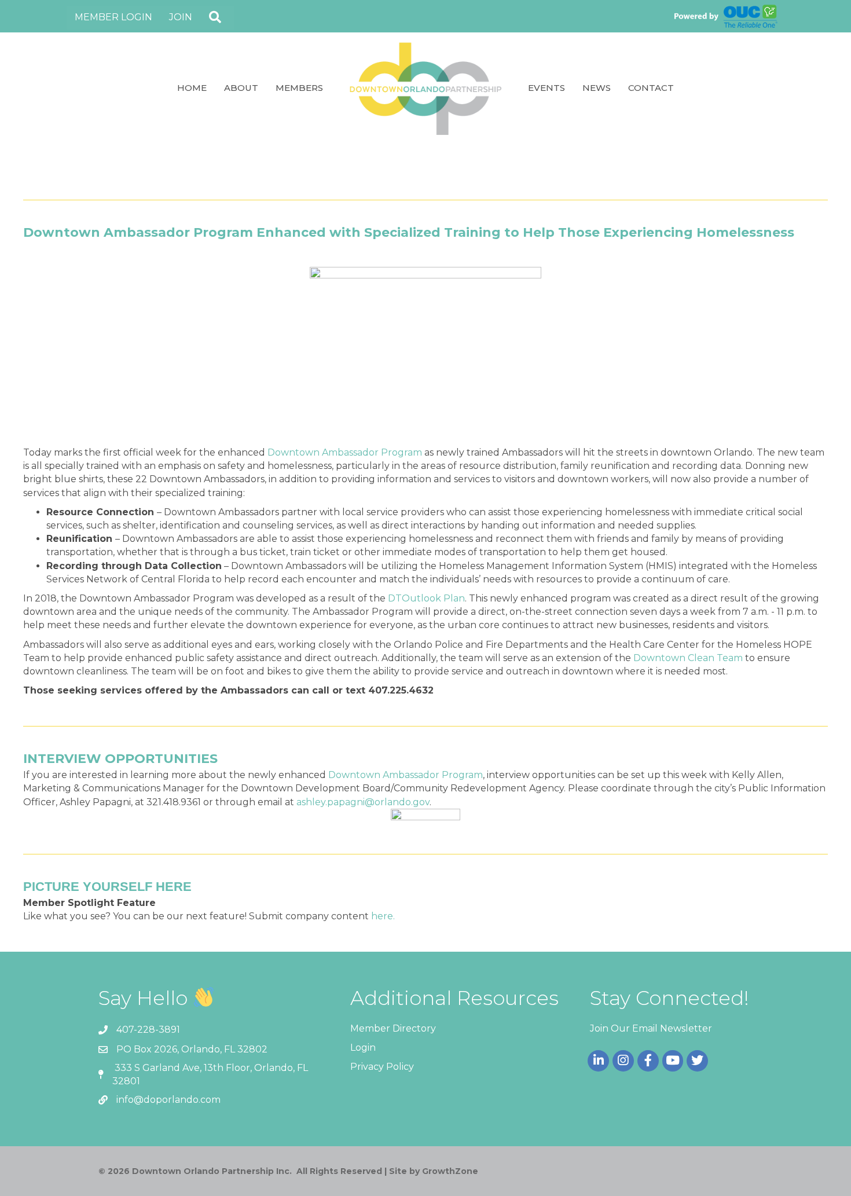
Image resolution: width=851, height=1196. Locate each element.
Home (192, 87)
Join (180, 17)
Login (363, 1047)
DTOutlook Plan (426, 598)
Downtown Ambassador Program (344, 452)
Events (546, 87)
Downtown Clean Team (688, 657)
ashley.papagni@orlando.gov (363, 802)
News (596, 87)
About (241, 87)
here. (383, 916)
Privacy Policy (382, 1066)
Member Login (113, 17)
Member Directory (393, 1028)
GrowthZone (450, 1171)
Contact (651, 87)
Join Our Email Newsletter (651, 1028)
